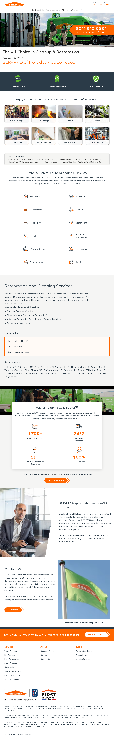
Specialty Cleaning (12, 675)
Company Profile (47, 651)
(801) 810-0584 (101, 4)
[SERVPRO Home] (14, 4)
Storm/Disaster (10, 663)
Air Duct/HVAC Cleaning (76, 159)
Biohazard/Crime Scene (33, 159)
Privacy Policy (81, 655)
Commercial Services (18, 352)
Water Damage (10, 651)
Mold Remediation (11, 659)
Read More (13, 610)
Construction (9, 667)
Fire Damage (9, 655)
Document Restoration (34, 162)
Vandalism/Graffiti (84, 162)
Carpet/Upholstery (94, 159)
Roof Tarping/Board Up (67, 162)
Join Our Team (15, 346)
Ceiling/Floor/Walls (16, 162)
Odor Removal (50, 162)
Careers (43, 655)
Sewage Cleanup (15, 159)
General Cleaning (11, 679)
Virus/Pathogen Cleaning (54, 159)
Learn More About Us (19, 341)
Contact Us (77, 10)
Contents (97, 162)
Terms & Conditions (84, 651)
